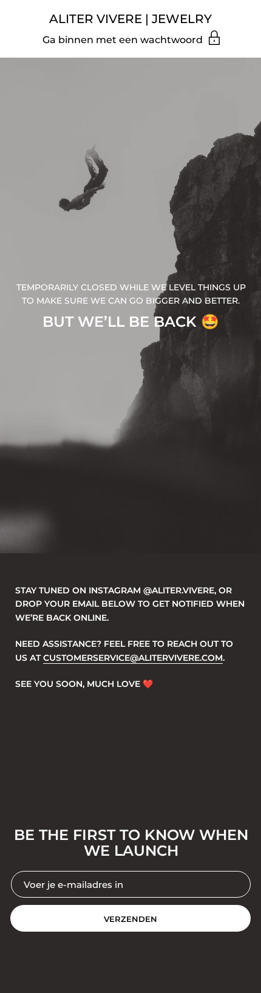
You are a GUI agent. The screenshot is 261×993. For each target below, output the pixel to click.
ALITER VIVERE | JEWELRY (130, 19)
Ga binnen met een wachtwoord (123, 40)
